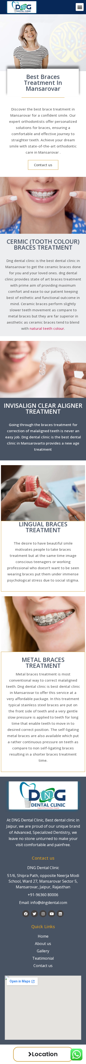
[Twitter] (34, 913)
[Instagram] (43, 913)
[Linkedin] (60, 913)
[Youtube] (51, 913)
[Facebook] (25, 913)
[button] (80, 7)
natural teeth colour (47, 328)
